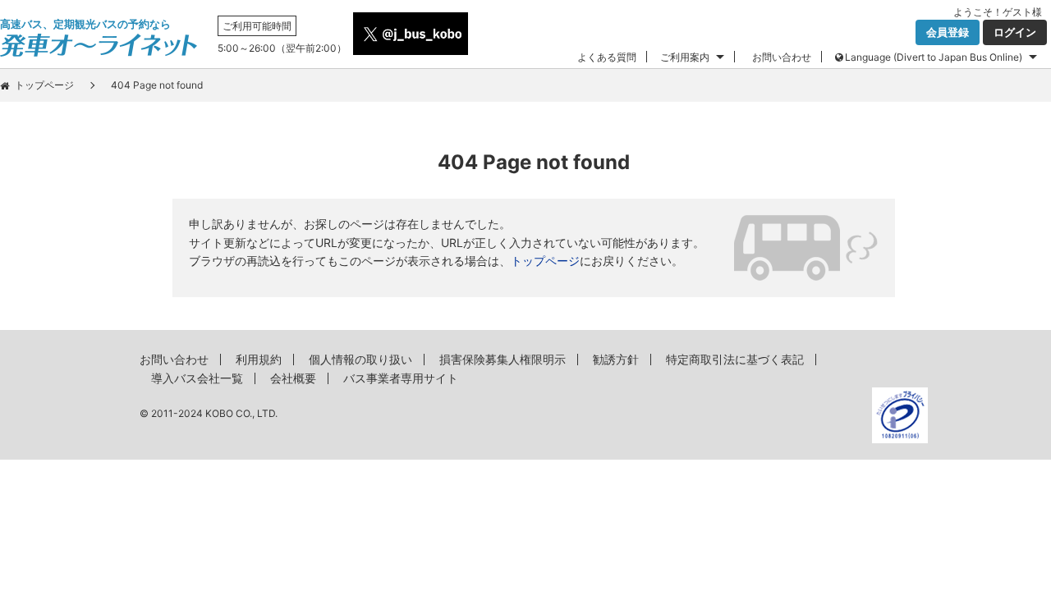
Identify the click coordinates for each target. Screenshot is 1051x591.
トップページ (44, 85)
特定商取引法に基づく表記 (735, 359)
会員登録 (947, 32)
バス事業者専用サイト (400, 378)
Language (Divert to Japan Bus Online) (933, 57)
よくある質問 (606, 57)
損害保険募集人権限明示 (502, 359)
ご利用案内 (684, 57)
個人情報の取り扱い (360, 359)
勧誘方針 (616, 359)
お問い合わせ (781, 57)
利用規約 (259, 359)
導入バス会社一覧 (197, 378)
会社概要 (293, 378)
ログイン (1015, 32)
